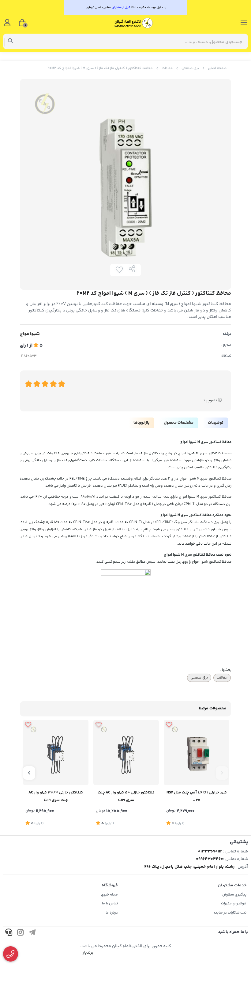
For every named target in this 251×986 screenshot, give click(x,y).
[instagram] (20, 933)
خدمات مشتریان (232, 885)
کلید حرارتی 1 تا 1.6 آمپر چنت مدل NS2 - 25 (197, 796)
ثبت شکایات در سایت (230, 913)
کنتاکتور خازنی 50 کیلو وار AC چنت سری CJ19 (126, 796)
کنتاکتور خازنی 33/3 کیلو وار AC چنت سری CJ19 (55, 796)
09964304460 (209, 859)
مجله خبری (109, 895)
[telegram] (32, 933)
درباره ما (112, 913)
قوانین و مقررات (233, 904)
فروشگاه (110, 885)
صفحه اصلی (217, 68)
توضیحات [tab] (215, 423)
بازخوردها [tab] (141, 423)
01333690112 (210, 851)
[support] (8, 933)
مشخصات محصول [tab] (178, 423)
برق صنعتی (190, 68)
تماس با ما (110, 904)
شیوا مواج (30, 334)
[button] (222, 773)
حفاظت (167, 68)
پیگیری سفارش (234, 895)
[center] (10, 41)
